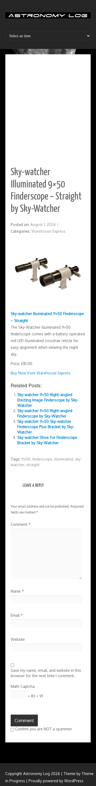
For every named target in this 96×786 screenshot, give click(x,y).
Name (17, 591)
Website (18, 639)
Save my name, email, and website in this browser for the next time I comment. (46, 673)
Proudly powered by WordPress (56, 781)
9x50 (25, 459)
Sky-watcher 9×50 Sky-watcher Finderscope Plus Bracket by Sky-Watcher (45, 426)
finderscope (42, 459)
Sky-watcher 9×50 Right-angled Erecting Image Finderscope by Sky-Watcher (47, 400)
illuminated (63, 459)
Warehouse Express (48, 231)
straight (33, 464)
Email (17, 615)
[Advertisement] (48, 110)
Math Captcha (23, 686)
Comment (21, 524)
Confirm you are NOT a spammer (43, 729)
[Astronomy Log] (48, 17)
